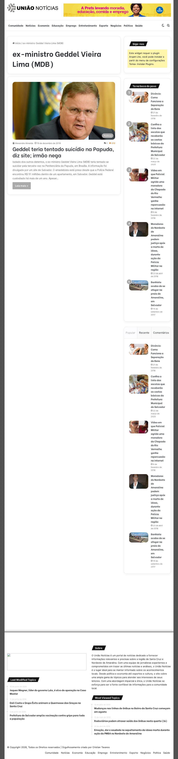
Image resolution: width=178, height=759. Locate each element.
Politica (128, 25)
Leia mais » (21, 185)
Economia (43, 25)
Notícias (30, 25)
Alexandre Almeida (24, 143)
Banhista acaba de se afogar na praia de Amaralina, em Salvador (158, 293)
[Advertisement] (147, 600)
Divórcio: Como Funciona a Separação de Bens (157, 101)
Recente (144, 332)
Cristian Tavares (101, 747)
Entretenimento (88, 25)
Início (18, 43)
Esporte (103, 25)
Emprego (71, 25)
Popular (130, 332)
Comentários (161, 332)
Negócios (116, 25)
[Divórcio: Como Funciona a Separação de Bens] (138, 97)
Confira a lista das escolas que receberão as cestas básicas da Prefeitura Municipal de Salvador (158, 139)
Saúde (139, 25)
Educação (57, 25)
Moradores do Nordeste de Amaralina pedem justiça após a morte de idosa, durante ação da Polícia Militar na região (158, 246)
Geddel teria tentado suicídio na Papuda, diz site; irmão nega (63, 152)
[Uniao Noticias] (32, 7)
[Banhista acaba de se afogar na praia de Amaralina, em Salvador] (138, 285)
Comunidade (15, 25)
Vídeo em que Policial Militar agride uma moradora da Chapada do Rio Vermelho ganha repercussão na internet (158, 189)
